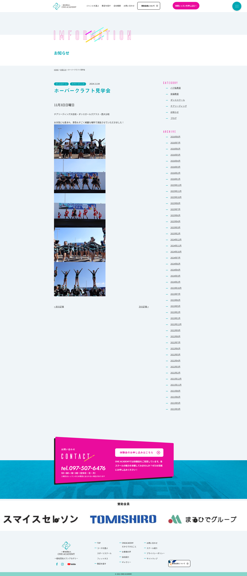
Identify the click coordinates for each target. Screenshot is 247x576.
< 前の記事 (59, 306)
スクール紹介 (152, 548)
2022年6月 (175, 348)
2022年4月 (175, 360)
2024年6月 (175, 263)
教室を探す (101, 563)
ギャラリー (126, 562)
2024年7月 (175, 257)
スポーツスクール (104, 553)
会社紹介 (125, 557)
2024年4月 (175, 269)
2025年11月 (176, 191)
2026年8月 (175, 136)
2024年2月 (175, 281)
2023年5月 (175, 306)
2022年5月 (175, 354)
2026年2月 (175, 172)
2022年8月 (175, 336)
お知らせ (63, 70)
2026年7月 (175, 142)
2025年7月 (175, 209)
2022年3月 (175, 366)
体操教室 (174, 93)
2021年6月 (175, 396)
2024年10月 (176, 251)
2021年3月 (175, 409)
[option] (202, 519)
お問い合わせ (152, 543)
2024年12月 (176, 239)
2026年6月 (175, 148)
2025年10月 (176, 197)
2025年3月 (175, 227)
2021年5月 (175, 402)
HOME (56, 70)
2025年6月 (175, 215)
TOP (99, 543)
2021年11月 (176, 384)
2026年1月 (175, 179)
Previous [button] (56, 520)
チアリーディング (178, 106)
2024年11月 (176, 245)
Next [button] (195, 520)
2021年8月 (175, 390)
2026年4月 (175, 160)
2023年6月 (175, 300)
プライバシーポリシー (156, 553)
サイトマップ (152, 558)
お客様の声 (126, 551)
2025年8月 (175, 203)
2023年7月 (175, 294)
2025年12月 (176, 185)
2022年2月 (175, 372)
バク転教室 (175, 87)
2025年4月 (175, 221)
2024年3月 (175, 275)
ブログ (173, 118)
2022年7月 (175, 342)
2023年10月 (176, 287)
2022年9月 (175, 330)
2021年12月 (176, 378)
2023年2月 (175, 312)
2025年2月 (175, 233)
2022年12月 (176, 324)
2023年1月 (175, 318)
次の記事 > (144, 306)
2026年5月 (175, 154)
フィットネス (102, 558)
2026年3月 (175, 166)
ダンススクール (177, 99)
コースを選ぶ (102, 548)
